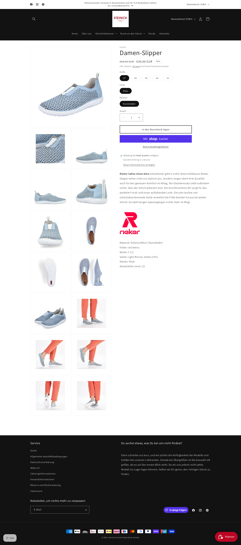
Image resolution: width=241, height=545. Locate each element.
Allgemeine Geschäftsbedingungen (48, 456)
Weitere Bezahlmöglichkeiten (156, 147)
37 (124, 78)
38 (137, 78)
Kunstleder (129, 103)
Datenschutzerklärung (42, 462)
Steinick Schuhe (115, 537)
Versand (136, 66)
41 (170, 78)
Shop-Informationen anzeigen (139, 164)
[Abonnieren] (85, 510)
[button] (34, 19)
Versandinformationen (42, 479)
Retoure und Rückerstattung (45, 485)
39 (148, 78)
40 (159, 78)
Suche (33, 450)
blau (125, 91)
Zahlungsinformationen (43, 473)
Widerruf (35, 467)
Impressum (36, 491)
